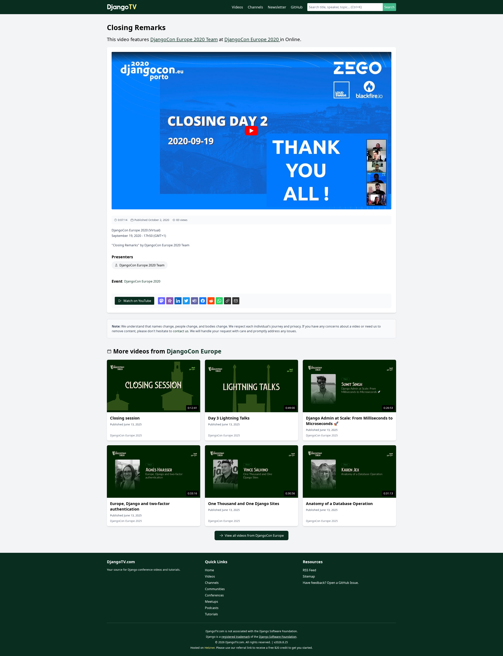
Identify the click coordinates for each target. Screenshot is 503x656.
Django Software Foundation (277, 637)
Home (209, 570)
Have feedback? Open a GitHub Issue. (331, 583)
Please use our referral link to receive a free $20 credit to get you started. (264, 648)
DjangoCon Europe (194, 351)
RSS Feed (309, 570)
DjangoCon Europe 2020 (252, 39)
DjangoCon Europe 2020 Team (184, 39)
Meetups (211, 601)
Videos (237, 7)
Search (389, 7)
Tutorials (211, 614)
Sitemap (309, 576)
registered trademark (235, 637)
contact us (180, 331)
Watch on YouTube (137, 301)
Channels (255, 7)
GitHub (297, 7)
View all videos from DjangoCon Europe (254, 535)
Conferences (214, 595)
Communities (215, 589)
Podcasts (211, 608)
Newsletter (277, 7)
